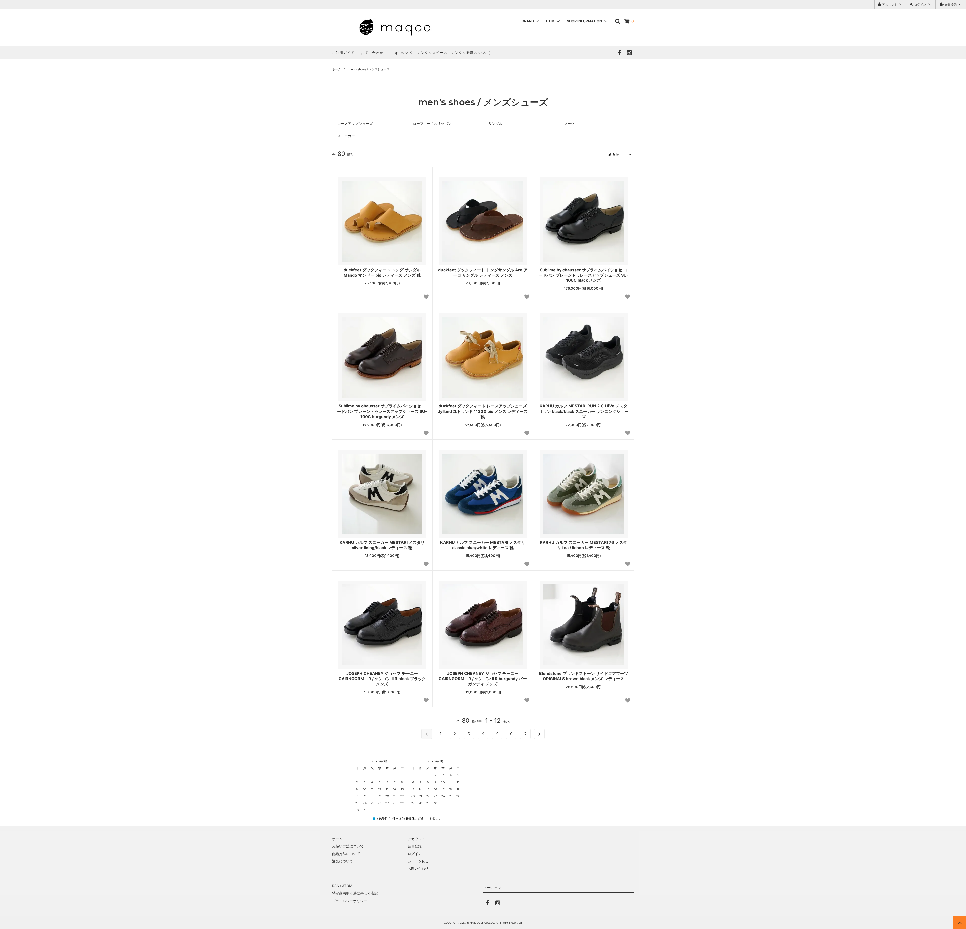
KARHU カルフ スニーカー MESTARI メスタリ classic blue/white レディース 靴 (482, 545)
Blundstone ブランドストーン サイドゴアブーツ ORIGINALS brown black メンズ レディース (583, 676)
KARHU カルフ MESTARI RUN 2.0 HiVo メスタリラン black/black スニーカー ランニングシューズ (583, 411)
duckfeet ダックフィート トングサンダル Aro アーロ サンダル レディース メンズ (483, 272)
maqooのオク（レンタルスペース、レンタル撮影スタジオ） (441, 52)
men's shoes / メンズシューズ (369, 69)
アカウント (889, 4)
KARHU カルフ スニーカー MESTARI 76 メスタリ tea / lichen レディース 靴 (583, 545)
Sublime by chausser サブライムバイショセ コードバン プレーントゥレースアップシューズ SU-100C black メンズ (584, 275)
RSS (335, 886)
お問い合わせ (372, 52)
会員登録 (950, 4)
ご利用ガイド (343, 52)
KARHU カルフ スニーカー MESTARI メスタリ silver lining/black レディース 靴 (382, 545)
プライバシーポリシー (349, 901)
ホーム (336, 69)
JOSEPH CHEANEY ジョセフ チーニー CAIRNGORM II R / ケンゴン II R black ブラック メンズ (382, 678)
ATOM (347, 886)
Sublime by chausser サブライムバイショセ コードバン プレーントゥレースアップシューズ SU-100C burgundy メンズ (382, 411)
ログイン (920, 4)
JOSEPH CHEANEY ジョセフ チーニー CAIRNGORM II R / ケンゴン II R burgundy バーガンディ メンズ (483, 678)
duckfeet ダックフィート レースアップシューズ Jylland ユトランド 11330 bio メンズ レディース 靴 (483, 411)
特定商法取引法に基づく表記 (355, 893)
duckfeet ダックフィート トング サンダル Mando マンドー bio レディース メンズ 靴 (382, 272)
